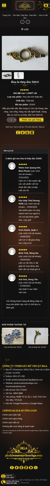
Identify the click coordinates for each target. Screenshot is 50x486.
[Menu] (4, 5)
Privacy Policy (38, 430)
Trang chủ (6, 15)
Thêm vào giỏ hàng (31, 120)
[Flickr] (36, 468)
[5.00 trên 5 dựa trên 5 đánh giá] (25, 90)
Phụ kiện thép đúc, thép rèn (25, 15)
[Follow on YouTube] (31, 468)
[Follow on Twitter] (17, 468)
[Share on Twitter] (23, 132)
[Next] (44, 53)
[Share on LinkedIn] (32, 132)
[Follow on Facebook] (12, 468)
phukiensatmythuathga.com (25, 383)
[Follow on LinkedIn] (26, 468)
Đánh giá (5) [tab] (8, 151)
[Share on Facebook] (18, 132)
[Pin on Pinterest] (27, 132)
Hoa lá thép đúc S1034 (37, 347)
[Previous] (6, 53)
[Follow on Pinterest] (21, 468)
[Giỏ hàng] (46, 5)
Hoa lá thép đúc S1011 (13, 347)
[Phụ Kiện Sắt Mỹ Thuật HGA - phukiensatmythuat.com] (25, 5)
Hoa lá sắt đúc (19, 127)
